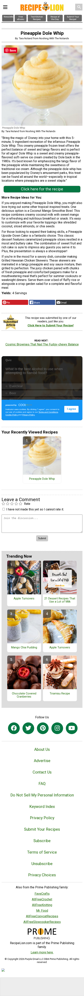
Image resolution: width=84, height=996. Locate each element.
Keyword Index (42, 806)
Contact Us (42, 772)
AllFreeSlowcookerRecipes (42, 922)
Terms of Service (42, 852)
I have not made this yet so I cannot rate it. (35, 509)
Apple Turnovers (24, 598)
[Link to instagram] (57, 728)
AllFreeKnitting (42, 905)
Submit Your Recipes (42, 829)
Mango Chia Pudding (24, 647)
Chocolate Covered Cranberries (24, 695)
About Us (42, 749)
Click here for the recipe (42, 189)
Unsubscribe (42, 863)
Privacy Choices (42, 875)
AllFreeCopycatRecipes (42, 916)
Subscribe (42, 840)
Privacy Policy (42, 817)
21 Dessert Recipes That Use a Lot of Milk (59, 600)
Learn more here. (42, 952)
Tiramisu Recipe (60, 693)
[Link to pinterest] (43, 728)
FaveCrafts (42, 894)
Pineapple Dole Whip (42, 479)
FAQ (42, 783)
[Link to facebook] (14, 728)
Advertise (42, 760)
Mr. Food (42, 910)
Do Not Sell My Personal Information (42, 795)
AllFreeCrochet (42, 899)
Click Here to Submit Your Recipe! (51, 325)
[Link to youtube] (72, 728)
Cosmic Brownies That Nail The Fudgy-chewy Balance (42, 344)
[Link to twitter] (28, 728)
